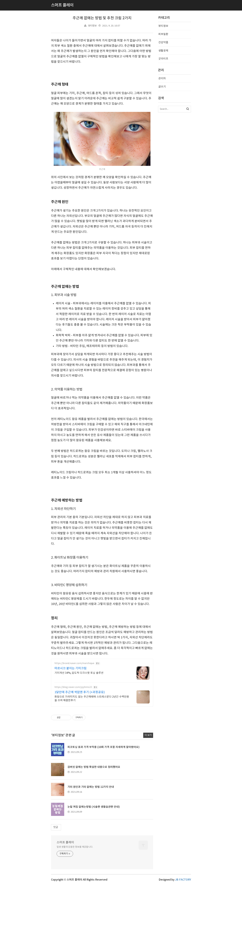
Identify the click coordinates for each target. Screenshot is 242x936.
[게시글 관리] (68, 717)
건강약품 (163, 42)
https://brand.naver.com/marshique (74, 663)
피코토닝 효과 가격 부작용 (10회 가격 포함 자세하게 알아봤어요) (103, 747)
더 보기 (148, 735)
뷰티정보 (92, 25)
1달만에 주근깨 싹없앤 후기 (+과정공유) (79, 692)
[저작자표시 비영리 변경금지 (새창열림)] (89, 717)
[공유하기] (63, 717)
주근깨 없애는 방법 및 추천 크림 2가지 (102, 18)
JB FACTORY (183, 879)
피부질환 (163, 34)
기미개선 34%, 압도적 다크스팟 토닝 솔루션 (78, 672)
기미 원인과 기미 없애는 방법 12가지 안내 (90, 786)
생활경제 (163, 50)
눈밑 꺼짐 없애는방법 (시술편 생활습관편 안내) (93, 806)
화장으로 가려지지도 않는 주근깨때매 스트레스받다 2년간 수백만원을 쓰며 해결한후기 (91, 698)
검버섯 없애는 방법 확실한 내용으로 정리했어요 (93, 767)
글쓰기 (162, 86)
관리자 (162, 78)
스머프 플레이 (65, 842)
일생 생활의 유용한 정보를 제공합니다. (75, 847)
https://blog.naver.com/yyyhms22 (73, 687)
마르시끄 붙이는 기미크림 (70, 668)
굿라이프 (163, 58)
